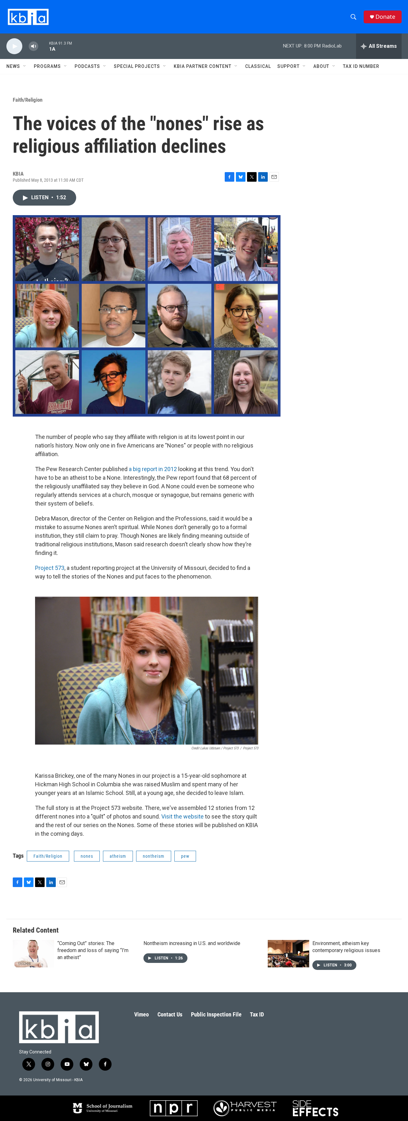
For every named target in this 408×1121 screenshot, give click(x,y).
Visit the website (182, 816)
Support (288, 66)
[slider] (44, 46)
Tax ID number (361, 66)
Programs (47, 66)
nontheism (153, 856)
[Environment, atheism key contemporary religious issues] (288, 953)
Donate (385, 16)
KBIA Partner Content (202, 66)
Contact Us (169, 1014)
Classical (258, 66)
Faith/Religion (27, 100)
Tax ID (257, 1014)
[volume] (33, 46)
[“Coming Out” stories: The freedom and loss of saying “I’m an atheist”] (33, 953)
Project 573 (49, 567)
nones (87, 856)
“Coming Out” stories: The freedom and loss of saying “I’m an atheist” (92, 950)
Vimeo (141, 1014)
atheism (118, 856)
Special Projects (137, 66)
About (321, 66)
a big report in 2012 (153, 469)
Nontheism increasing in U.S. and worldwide (191, 943)
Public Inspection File (216, 1014)
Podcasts (87, 66)
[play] (14, 46)
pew (185, 856)
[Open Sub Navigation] (24, 66)
